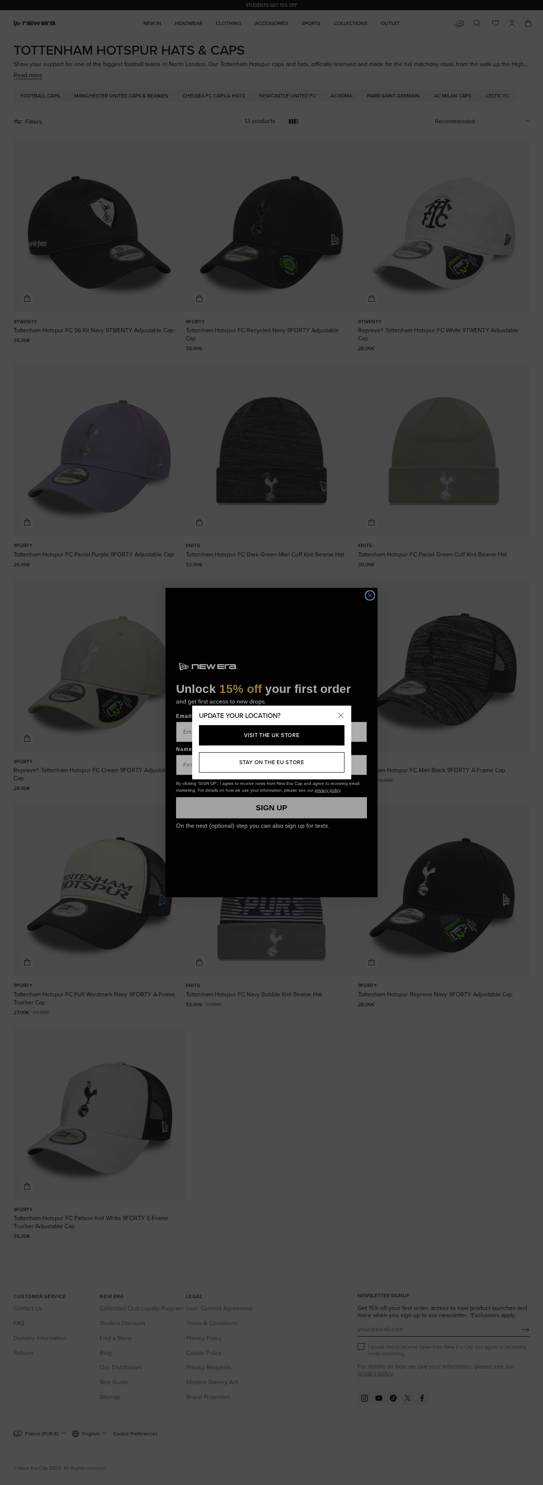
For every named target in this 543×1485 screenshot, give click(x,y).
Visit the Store (271, 735)
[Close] (341, 715)
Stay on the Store (271, 762)
